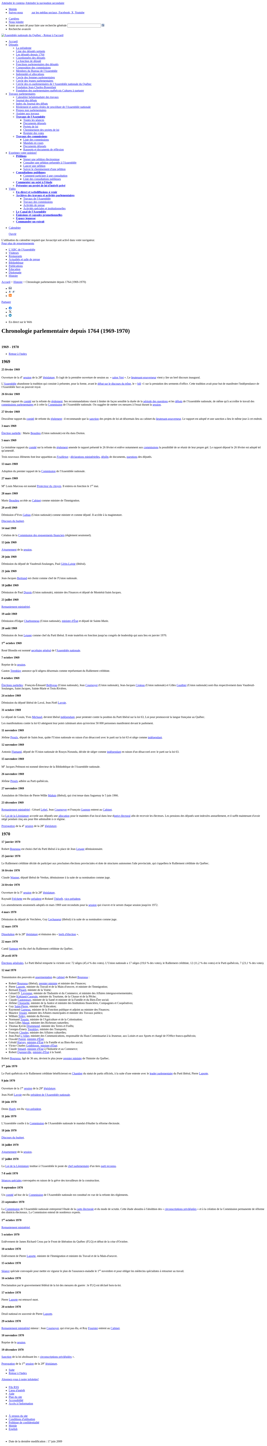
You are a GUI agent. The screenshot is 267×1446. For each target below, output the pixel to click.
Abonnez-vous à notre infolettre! (20, 1379)
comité (27, 401)
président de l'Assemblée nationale (50, 1094)
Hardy (12, 1108)
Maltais (52, 795)
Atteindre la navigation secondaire (44, 3)
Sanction (6, 1356)
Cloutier (23, 1032)
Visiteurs (14, 252)
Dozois (28, 592)
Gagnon (85, 809)
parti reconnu (108, 1166)
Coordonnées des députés (30, 57)
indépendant (67, 717)
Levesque (26, 993)
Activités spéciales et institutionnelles (44, 208)
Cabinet (36, 500)
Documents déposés (34, 123)
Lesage (28, 635)
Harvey (21, 1042)
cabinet (60, 977)
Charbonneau (31, 620)
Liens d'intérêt (17, 1390)
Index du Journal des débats (32, 103)
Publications (16, 265)
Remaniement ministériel (15, 606)
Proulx (14, 737)
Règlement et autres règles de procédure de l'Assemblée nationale (53, 106)
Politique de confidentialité (24, 1422)
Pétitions (21, 156)
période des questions (155, 401)
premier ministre (48, 983)
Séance (5, 1271)
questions (132, 456)
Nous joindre (16, 21)
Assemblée (10, 383)
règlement (56, 401)
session (27, 377)
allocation (64, 815)
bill (139, 383)
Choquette (23, 1003)
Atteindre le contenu (13, 3)
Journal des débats (26, 100)
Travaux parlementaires (22, 93)
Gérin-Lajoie (68, 563)
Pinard (22, 989)
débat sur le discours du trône (114, 383)
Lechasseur (54, 919)
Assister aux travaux (27, 113)
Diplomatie (15, 272)
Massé (25, 1022)
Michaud (37, 717)
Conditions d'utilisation (22, 1419)
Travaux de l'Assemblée (30, 116)
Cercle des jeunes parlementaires (34, 80)
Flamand (17, 751)
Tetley (21, 1016)
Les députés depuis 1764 (30, 54)
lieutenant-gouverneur (143, 377)
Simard (22, 1048)
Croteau (140, 685)
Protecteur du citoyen (49, 486)
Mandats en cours (33, 142)
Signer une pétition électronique (41, 159)
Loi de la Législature (17, 815)
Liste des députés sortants (30, 51)
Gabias (27, 514)
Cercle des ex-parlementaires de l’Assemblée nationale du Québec (54, 84)
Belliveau (51, 685)
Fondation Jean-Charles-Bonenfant (36, 87)
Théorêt (58, 898)
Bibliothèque (16, 262)
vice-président (72, 898)
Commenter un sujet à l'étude (34, 182)
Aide (11, 1393)
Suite (12, 1369)
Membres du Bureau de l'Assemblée (36, 70)
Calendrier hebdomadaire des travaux (37, 97)
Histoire (13, 275)
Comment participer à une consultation (45, 175)
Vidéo (12, 188)
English (13, 1429)
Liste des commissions (36, 139)
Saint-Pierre (21, 1006)
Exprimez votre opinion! (23, 152)
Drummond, (34, 1026)
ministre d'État (70, 620)
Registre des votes (33, 133)
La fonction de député (28, 61)
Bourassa (15, 848)
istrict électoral (122, 815)
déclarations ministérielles (85, 456)
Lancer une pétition (34, 165)
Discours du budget (12, 521)
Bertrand (22, 578)
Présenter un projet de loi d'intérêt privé (40, 185)
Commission (55, 404)
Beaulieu (36, 433)
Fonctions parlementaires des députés (37, 64)
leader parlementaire (161, 1073)
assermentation (43, 977)
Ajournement (9, 549)
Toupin (24, 1019)
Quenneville (24, 1052)
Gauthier (182, 685)
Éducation (14, 269)
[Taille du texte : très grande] (13, 292)
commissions (151, 447)
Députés (13, 44)
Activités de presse (34, 205)
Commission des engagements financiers (41, 535)
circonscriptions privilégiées (181, 1209)
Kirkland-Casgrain (27, 996)
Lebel (44, 809)
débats (178, 401)
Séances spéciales (11, 1180)
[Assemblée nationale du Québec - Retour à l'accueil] (32, 35)
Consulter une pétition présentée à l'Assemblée (49, 162)
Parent (22, 1039)
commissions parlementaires (17, 404)
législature (49, 377)
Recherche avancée (20, 29)
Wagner (14, 877)
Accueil (13, 41)
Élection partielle (11, 433)
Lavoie (62, 702)
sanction (94, 418)
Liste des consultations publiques (42, 178)
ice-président (33, 1108)
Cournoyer (91, 685)
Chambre (77, 1073)
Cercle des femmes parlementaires (35, 77)
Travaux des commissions (31, 136)
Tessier (23, 1012)
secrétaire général (41, 650)
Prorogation (8, 826)
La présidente (23, 47)
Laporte (20, 986)
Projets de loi (30, 126)
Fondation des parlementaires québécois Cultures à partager (50, 90)
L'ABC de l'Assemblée (22, 249)
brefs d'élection (67, 934)
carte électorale (85, 1209)
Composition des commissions (33, 67)
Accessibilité (16, 1400)
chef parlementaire (78, 1166)
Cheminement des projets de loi (41, 129)
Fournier (93, 1328)
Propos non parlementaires (31, 110)
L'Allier (25, 1035)
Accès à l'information (21, 1403)
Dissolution (8, 934)
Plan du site (15, 1397)
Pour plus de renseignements (17, 243)
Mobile (13, 1425)
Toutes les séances (33, 120)
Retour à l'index (18, 353)
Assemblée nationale (68, 650)
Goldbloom (32, 1045)
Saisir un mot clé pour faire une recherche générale (38, 25)
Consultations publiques (31, 172)
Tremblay (15, 670)
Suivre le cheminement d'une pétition (44, 169)
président (36, 898)
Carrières (14, 18)
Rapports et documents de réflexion (43, 149)
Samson (13, 948)
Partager (6, 302)
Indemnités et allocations (30, 74)
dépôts (105, 456)
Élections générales (12, 963)
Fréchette (17, 898)
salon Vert (118, 377)
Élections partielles (12, 685)
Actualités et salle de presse (24, 259)
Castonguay (24, 999)
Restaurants (15, 256)
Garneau (26, 1009)
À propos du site (18, 1415)
